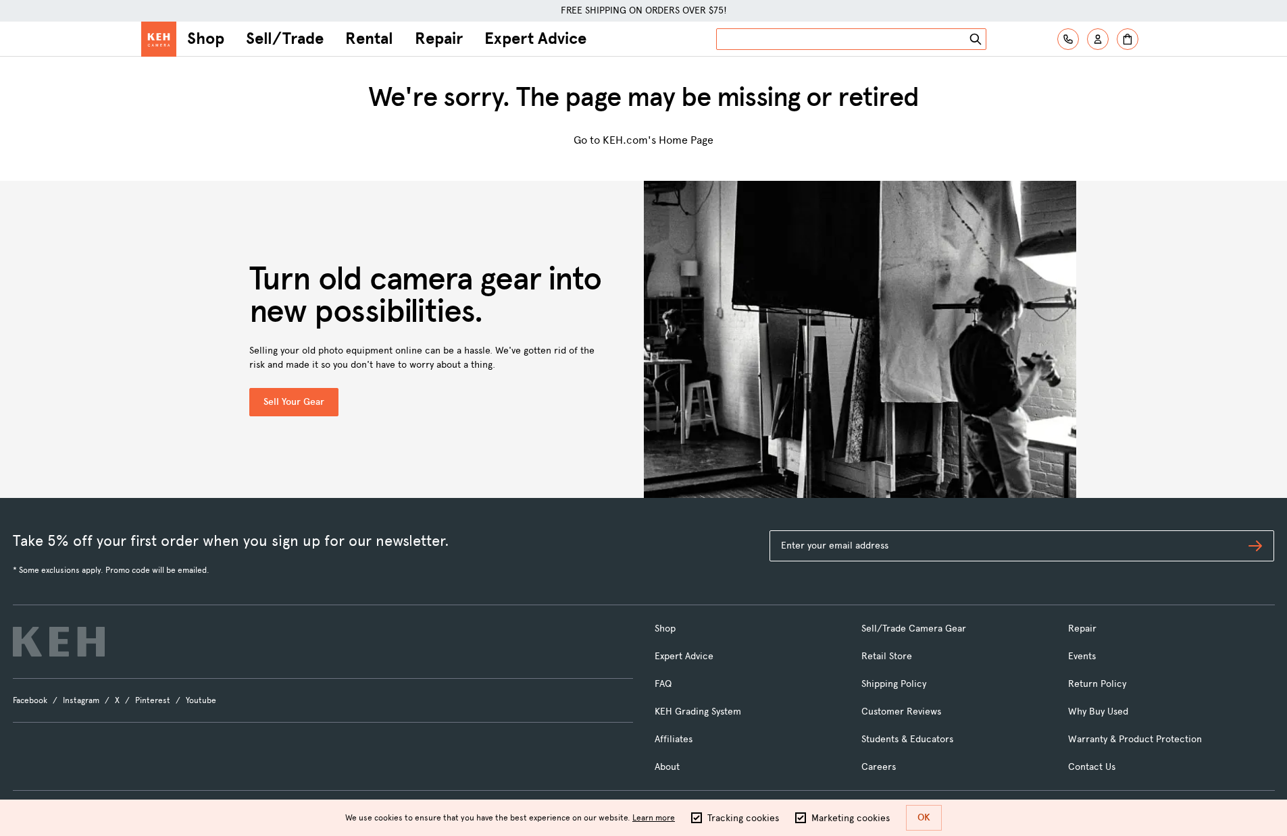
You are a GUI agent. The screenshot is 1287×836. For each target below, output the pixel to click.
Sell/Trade (285, 38)
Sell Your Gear (293, 402)
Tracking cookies (743, 818)
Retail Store (886, 656)
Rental (369, 38)
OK (923, 817)
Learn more (653, 818)
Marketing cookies (850, 818)
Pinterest (152, 700)
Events (1082, 656)
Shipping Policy (893, 684)
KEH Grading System (698, 711)
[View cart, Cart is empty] (1127, 39)
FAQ (663, 684)
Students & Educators (907, 739)
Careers (878, 767)
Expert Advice (535, 38)
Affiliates (673, 739)
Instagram (81, 700)
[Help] (1068, 39)
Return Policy (1097, 684)
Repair (439, 38)
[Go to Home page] (158, 39)
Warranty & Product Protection (1135, 739)
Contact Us (1091, 767)
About (667, 767)
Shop (205, 38)
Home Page (686, 140)
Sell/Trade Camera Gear (913, 628)
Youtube (201, 700)
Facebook (30, 700)
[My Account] (1098, 39)
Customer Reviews (901, 711)
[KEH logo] (59, 642)
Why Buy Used (1098, 711)
